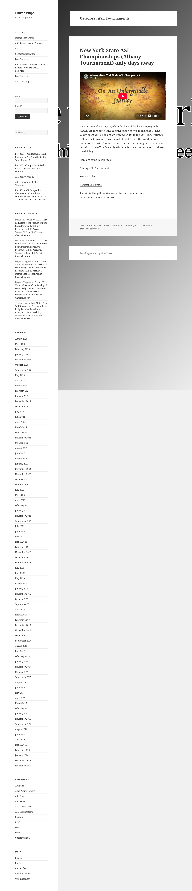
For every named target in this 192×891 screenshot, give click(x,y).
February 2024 (22, 432)
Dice (17, 827)
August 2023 (21, 448)
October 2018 (21, 635)
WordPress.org (22, 878)
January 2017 (21, 713)
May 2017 (20, 692)
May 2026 (20, 344)
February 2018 (22, 656)
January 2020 (21, 588)
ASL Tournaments (24, 811)
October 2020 (21, 557)
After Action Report (25, 790)
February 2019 (22, 619)
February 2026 (22, 349)
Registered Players (91, 185)
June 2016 (20, 734)
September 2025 (23, 370)
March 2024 (21, 427)
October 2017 (21, 672)
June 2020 (20, 573)
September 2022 (23, 484)
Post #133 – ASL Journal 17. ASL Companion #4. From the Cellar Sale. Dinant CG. (30, 157)
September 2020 (23, 562)
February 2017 (22, 708)
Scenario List (87, 176)
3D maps (19, 785)
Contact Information (25, 53)
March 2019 (21, 614)
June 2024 (20, 416)
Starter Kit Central (24, 37)
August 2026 (21, 338)
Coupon (19, 817)
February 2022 (22, 505)
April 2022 (20, 500)
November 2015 (23, 765)
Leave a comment (91, 228)
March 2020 (21, 583)
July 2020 (19, 567)
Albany (130, 225)
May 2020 (20, 578)
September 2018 (23, 640)
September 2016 (23, 724)
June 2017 (20, 687)
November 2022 (23, 474)
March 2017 (21, 703)
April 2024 (20, 422)
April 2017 (20, 698)
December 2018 (23, 625)
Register (19, 858)
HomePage (24, 12)
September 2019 (23, 604)
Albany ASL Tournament (94, 168)
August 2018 (21, 645)
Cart (17, 48)
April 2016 (20, 739)
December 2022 (23, 468)
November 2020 (23, 552)
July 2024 (19, 411)
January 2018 (21, 661)
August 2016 (21, 729)
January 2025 (21, 396)
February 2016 (22, 750)
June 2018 (20, 651)
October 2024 (21, 406)
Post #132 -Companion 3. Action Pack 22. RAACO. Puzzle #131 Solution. (30, 168)
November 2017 (23, 666)
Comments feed (23, 873)
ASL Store (20, 32)
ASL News (20, 801)
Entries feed (21, 868)
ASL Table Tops (22, 81)
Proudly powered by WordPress (96, 253)
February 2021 (22, 547)
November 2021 (23, 515)
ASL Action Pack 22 (24, 176)
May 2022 (20, 495)
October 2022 (21, 479)
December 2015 (23, 760)
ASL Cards (20, 796)
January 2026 (21, 354)
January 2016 (21, 755)
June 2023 (20, 453)
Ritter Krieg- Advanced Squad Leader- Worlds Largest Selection (30, 67)
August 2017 (21, 682)
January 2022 (21, 510)
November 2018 (23, 630)
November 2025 (23, 359)
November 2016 (23, 718)
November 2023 (23, 437)
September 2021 (23, 521)
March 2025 (21, 385)
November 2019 (23, 593)
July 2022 (19, 489)
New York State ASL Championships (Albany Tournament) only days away (117, 56)
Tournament (146, 225)
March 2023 (21, 458)
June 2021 (20, 531)
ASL (137, 225)
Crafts (18, 822)
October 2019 (21, 599)
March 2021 (21, 541)
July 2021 (19, 526)
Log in (18, 863)
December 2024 (23, 401)
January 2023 (21, 463)
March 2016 (21, 744)
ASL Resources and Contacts (29, 43)
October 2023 (21, 442)
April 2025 (20, 380)
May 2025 (20, 375)
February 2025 (22, 390)
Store (18, 832)
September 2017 (23, 677)
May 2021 (20, 536)
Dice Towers (21, 59)
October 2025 (21, 364)
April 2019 (20, 609)
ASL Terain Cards (24, 806)
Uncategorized (22, 837)
